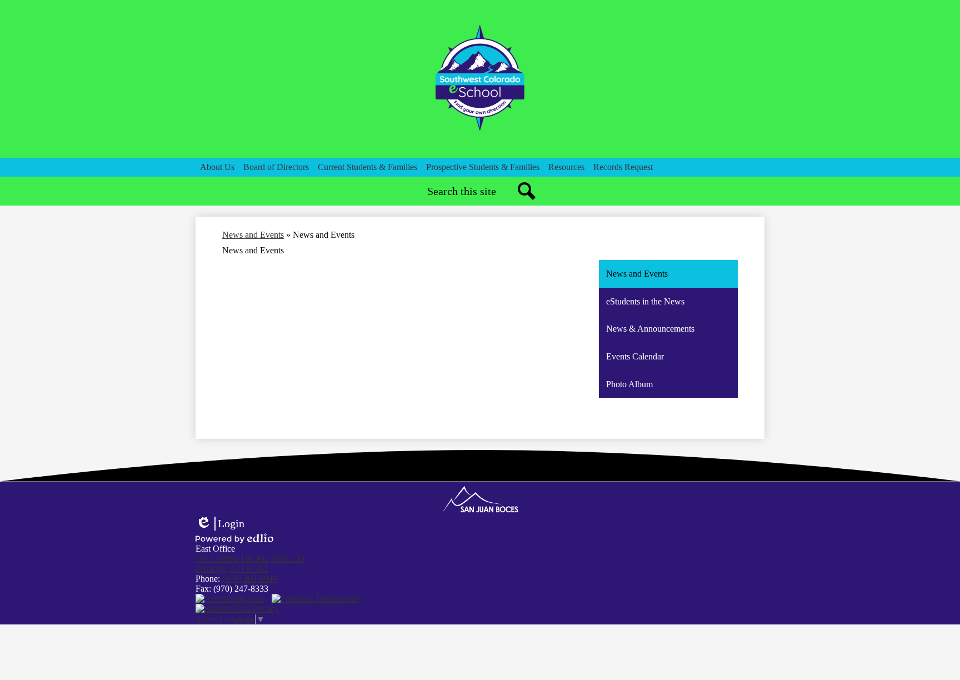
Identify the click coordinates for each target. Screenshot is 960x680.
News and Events (253, 234)
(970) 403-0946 (249, 578)
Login (220, 524)
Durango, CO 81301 (251, 563)
